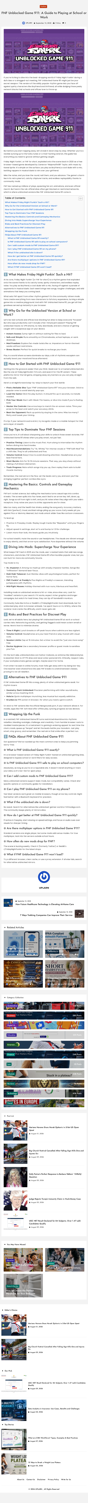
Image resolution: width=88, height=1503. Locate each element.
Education (10, 1260)
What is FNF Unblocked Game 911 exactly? (28, 238)
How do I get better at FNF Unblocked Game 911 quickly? (35, 256)
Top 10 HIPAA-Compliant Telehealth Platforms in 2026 (63, 949)
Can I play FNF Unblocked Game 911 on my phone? (32, 249)
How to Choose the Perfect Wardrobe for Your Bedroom (20, 1292)
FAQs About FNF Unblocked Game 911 (23, 235)
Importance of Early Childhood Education (22, 1266)
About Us (20, 1479)
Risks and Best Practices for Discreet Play (25, 224)
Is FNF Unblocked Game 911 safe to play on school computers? (38, 242)
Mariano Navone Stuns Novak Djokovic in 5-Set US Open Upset (53, 1323)
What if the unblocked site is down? (25, 253)
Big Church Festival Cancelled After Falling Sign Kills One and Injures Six (56, 1347)
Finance (51, 1263)
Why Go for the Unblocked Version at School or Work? (31, 206)
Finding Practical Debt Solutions (63, 1267)
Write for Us (66, 1479)
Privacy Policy (53, 1479)
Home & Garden (12, 1286)
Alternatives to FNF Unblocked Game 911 (24, 228)
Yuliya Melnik (55, 954)
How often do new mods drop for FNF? (26, 263)
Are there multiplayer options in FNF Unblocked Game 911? (36, 260)
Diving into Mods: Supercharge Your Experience (28, 220)
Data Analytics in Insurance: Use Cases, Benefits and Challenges (54, 1408)
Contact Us (31, 1479)
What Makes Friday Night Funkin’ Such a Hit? (27, 202)
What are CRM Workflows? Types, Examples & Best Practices (53, 1438)
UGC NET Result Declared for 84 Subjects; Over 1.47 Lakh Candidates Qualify (57, 1384)
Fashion (43, 6)
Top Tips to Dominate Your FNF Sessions (24, 213)
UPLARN (29, 23)
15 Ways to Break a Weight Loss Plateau (44, 1462)
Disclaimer (41, 1479)
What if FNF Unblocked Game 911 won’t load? (30, 267)
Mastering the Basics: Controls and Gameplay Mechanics (32, 217)
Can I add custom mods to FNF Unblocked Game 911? (33, 245)
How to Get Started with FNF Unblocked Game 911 (29, 209)
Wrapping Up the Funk (16, 231)
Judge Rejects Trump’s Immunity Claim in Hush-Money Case (55, 1199)
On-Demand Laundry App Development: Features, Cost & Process (20, 951)
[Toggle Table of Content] (79, 199)
